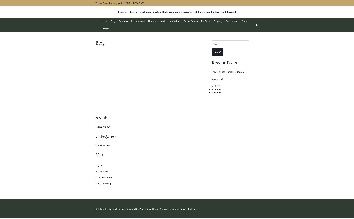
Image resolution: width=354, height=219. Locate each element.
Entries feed (101, 171)
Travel (245, 21)
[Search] (257, 25)
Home (104, 21)
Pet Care (205, 21)
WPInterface (189, 209)
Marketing (175, 21)
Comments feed (103, 177)
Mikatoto (216, 85)
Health (163, 21)
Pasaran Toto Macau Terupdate (228, 71)
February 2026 (103, 126)
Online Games (190, 21)
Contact (105, 28)
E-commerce (138, 21)
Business (123, 21)
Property (218, 21)
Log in (98, 165)
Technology (232, 21)
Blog (113, 21)
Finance (152, 21)
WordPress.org (103, 183)
